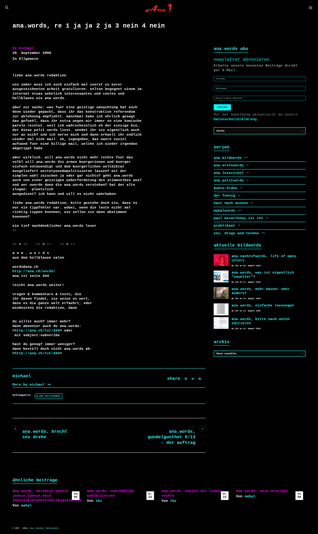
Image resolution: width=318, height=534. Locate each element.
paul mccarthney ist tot (241, 218)
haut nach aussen (233, 203)
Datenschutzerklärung (235, 119)
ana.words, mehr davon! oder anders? (261, 291)
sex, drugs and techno (239, 233)
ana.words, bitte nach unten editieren (261, 321)
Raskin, (41, 528)
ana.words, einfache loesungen (263, 305)
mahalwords (227, 211)
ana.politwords (49, 396)
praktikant (227, 226)
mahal (26, 505)
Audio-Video (228, 188)
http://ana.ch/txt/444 (37, 330)
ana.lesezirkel (231, 173)
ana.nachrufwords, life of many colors (264, 258)
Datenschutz (52, 528)
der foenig (227, 196)
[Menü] (310, 8)
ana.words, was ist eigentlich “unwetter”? (263, 275)
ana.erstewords (231, 165)
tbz (99, 501)
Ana (31, 528)
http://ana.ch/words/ (33, 271)
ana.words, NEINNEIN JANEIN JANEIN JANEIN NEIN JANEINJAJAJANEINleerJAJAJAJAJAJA (46, 495)
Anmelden (222, 107)
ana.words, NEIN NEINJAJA (262, 491)
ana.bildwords (231, 158)
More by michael (29, 385)
